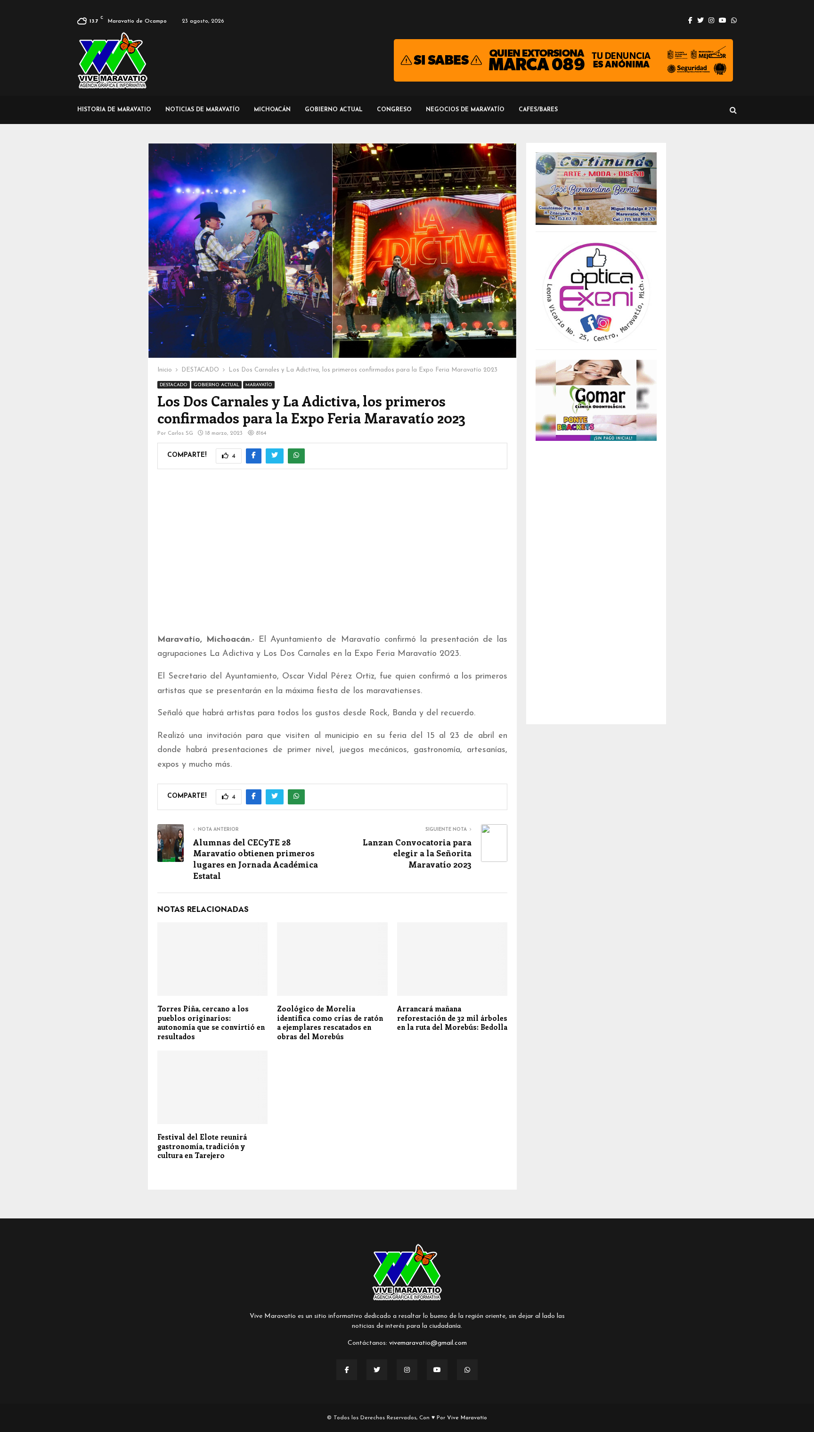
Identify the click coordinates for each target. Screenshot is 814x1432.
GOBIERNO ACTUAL (334, 110)
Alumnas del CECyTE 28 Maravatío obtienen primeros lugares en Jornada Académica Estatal (255, 859)
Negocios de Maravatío (465, 110)
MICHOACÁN (272, 110)
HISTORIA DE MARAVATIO (114, 110)
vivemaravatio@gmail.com (428, 1343)
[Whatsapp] (467, 1369)
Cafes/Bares (538, 110)
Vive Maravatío (467, 1418)
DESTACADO (173, 385)
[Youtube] (437, 1369)
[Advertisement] (332, 557)
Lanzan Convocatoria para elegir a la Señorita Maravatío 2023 (417, 853)
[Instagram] (407, 1369)
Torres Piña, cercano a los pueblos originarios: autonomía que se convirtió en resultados (211, 1022)
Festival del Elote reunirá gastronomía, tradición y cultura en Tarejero (202, 1146)
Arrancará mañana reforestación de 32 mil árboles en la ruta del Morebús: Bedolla (452, 1018)
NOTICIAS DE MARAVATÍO (202, 110)
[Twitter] (376, 1369)
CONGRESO (394, 110)
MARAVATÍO (258, 385)
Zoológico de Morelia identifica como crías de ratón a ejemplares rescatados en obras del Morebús (330, 1022)
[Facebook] (346, 1369)
